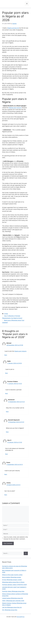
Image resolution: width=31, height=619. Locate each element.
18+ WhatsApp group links (9, 610)
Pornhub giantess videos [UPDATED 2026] (14, 584)
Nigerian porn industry (15, 107)
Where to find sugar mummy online (12, 575)
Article (6, 313)
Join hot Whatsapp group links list (12, 607)
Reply (5, 355)
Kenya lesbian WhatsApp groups (11, 577)
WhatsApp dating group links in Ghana (13, 582)
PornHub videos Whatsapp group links (13, 591)
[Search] (26, 553)
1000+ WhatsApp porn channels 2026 (13, 600)
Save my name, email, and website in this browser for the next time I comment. (16, 538)
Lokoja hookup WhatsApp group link (12, 598)
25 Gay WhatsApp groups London (12, 579)
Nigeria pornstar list (13, 28)
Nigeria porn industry (20, 351)
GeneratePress (20, 616)
